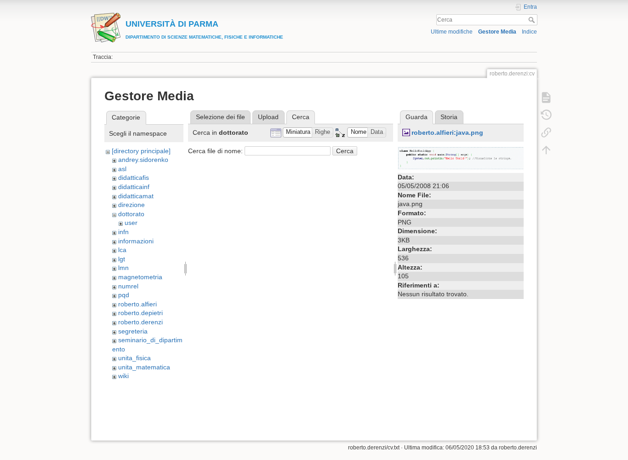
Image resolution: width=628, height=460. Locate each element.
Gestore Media (497, 32)
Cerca (532, 20)
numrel (128, 286)
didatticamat (136, 196)
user (131, 222)
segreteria (133, 331)
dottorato (131, 214)
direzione (131, 204)
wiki (123, 376)
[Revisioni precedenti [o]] (546, 115)
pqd (123, 295)
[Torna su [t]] (546, 150)
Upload (268, 117)
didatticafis (133, 177)
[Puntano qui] (546, 132)
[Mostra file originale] (461, 157)
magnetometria (140, 277)
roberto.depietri (140, 312)
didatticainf (133, 186)
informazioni (136, 241)
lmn (123, 267)
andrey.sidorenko (143, 159)
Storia (448, 117)
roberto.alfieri (137, 304)
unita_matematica (144, 367)
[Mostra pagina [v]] (546, 97)
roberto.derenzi (140, 322)
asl (122, 168)
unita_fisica (134, 358)
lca (122, 249)
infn (123, 232)
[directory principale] (141, 151)
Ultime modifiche (452, 32)
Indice (529, 32)
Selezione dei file (220, 117)
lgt (121, 259)
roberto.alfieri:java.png (447, 132)
